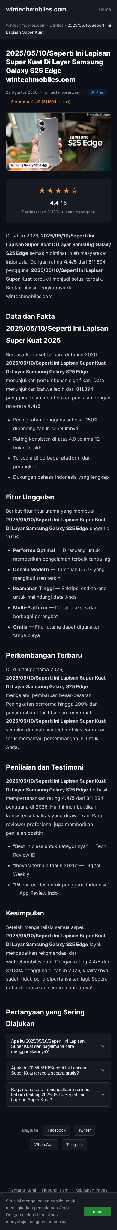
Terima (97, 1211)
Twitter (84, 1130)
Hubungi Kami (55, 1189)
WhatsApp (44, 1144)
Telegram (74, 1144)
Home (105, 9)
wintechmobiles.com (36, 9)
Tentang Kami (22, 1189)
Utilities (57, 25)
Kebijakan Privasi (91, 1189)
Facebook (57, 1130)
